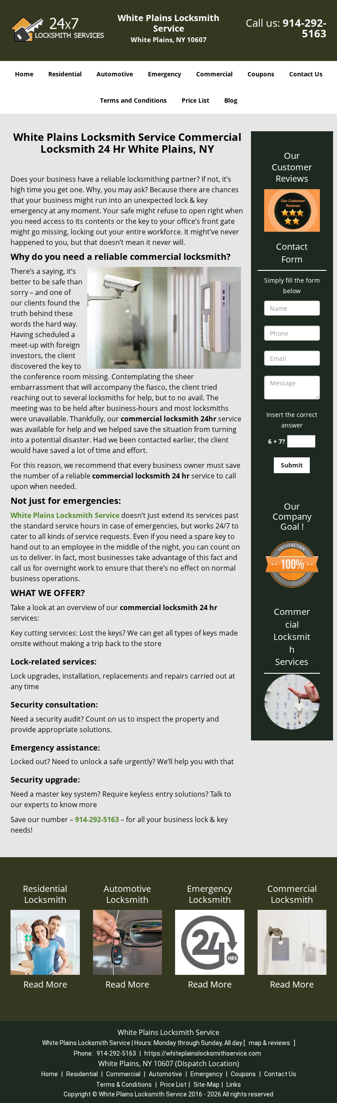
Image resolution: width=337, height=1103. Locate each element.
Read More (45, 984)
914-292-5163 (304, 27)
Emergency (164, 74)
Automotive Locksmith (127, 894)
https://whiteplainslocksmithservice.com (202, 1053)
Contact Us (306, 74)
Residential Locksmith (45, 894)
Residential (65, 74)
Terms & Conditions (124, 1084)
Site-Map (206, 1084)
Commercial (214, 74)
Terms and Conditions (133, 100)
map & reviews (270, 1042)
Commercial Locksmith (292, 894)
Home (24, 74)
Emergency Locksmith (209, 894)
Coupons (260, 74)
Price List (195, 100)
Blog (230, 100)
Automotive (115, 74)
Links (233, 1084)
